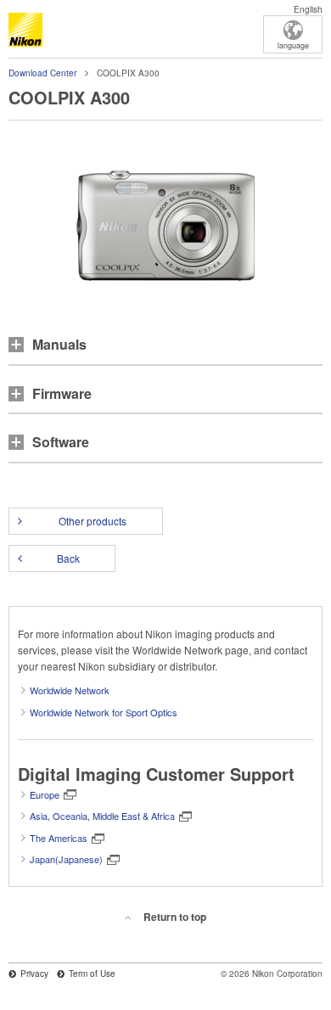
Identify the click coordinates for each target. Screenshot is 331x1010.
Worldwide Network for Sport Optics (103, 712)
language (293, 45)
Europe (44, 794)
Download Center (42, 73)
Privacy (34, 973)
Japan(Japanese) (66, 859)
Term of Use (92, 973)
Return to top (174, 916)
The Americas (58, 837)
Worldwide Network (69, 690)
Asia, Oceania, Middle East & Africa (102, 815)
